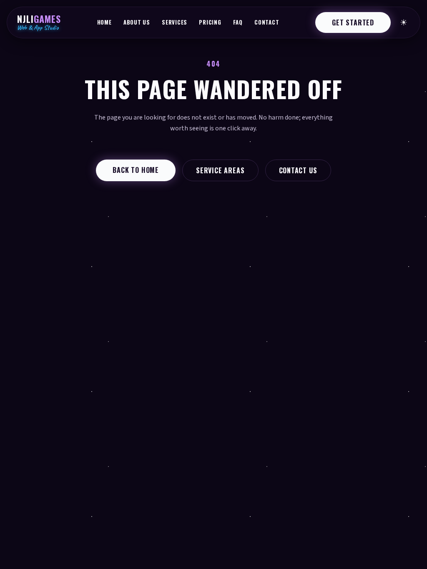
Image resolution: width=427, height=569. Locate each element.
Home (104, 22)
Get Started (353, 22)
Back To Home (136, 170)
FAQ (238, 22)
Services (174, 22)
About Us (136, 22)
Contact (266, 22)
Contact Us (298, 170)
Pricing (210, 22)
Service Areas (220, 170)
